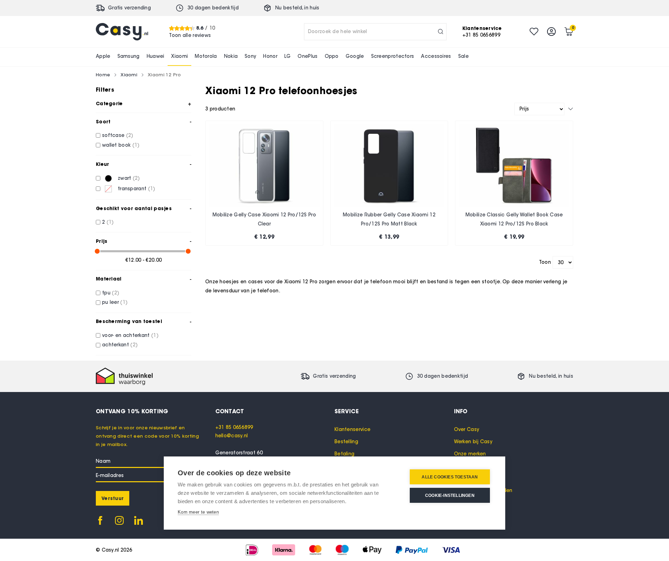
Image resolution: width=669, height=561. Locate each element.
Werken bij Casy (473, 442)
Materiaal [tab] (109, 279)
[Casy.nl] (122, 31)
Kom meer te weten (198, 512)
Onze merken (470, 454)
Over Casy (466, 429)
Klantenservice (352, 429)
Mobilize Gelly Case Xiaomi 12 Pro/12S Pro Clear (264, 219)
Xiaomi (129, 74)
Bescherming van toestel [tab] (129, 321)
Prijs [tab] (102, 241)
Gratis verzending (129, 8)
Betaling (344, 454)
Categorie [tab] (109, 103)
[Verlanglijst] (534, 31)
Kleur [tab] (102, 164)
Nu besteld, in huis (297, 8)
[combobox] (375, 31)
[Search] (440, 31)
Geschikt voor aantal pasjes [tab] (134, 208)
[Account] (551, 31)
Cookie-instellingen (450, 495)
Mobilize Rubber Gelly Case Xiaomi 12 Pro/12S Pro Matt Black (389, 219)
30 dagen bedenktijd (213, 8)
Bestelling (346, 442)
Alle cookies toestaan (450, 477)
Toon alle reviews (190, 35)
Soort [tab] (103, 121)
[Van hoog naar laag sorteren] (570, 109)
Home (103, 74)
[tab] (275, 411)
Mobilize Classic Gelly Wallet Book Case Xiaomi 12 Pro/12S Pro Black (514, 219)
